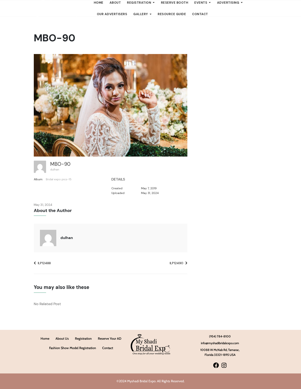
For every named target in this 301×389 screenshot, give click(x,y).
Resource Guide (172, 14)
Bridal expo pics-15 (58, 179)
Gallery (140, 14)
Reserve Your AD (109, 339)
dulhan (54, 169)
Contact (200, 14)
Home (45, 339)
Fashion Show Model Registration (72, 348)
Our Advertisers (112, 14)
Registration (83, 339)
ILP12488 (44, 263)
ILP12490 (176, 263)
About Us (62, 339)
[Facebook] (216, 365)
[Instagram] (224, 365)
